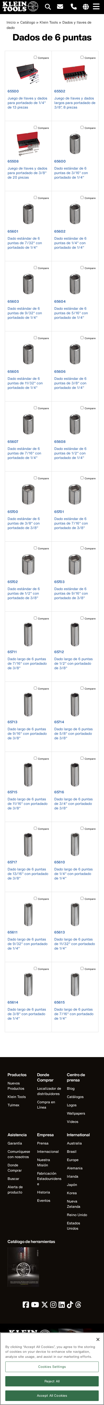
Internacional (48, 1151)
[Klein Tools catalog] (31, 1267)
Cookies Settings (52, 1366)
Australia (74, 1143)
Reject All (52, 1381)
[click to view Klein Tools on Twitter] (44, 1306)
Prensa (42, 1143)
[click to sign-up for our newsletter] (60, 7)
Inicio (11, 22)
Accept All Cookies (52, 1395)
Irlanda (72, 1176)
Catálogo (27, 22)
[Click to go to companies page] (86, 7)
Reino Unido (77, 1214)
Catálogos (75, 1096)
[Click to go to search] (48, 7)
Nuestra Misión (43, 1162)
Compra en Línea (46, 1104)
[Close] (97, 1339)
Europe (73, 1159)
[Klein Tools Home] (19, 10)
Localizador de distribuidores (49, 1091)
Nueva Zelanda (73, 1204)
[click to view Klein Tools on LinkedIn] (62, 1306)
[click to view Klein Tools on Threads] (78, 1306)
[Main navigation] (95, 7)
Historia (43, 1192)
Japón (72, 1184)
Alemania (75, 1168)
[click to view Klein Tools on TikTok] (70, 1306)
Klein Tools (49, 22)
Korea (72, 1192)
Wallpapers (76, 1113)
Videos (72, 1121)
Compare (43, 58)
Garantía (15, 1143)
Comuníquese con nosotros (19, 1154)
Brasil (71, 1151)
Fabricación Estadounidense (49, 1178)
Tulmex (13, 1105)
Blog (70, 1088)
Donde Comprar (15, 1167)
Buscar (13, 1178)
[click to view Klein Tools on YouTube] (35, 1306)
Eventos (43, 1200)
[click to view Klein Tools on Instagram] (53, 1306)
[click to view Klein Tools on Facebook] (26, 1306)
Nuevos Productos (16, 1085)
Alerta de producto (15, 1189)
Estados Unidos (73, 1225)
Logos (71, 1105)
